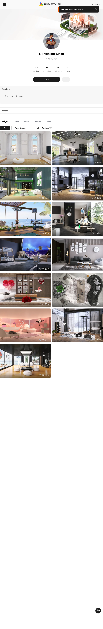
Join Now (96, 4)
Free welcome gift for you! (72, 9)
